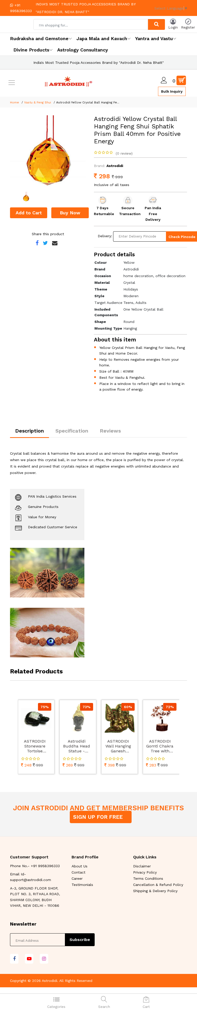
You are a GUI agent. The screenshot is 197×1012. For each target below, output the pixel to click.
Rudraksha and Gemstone (39, 38)
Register (188, 27)
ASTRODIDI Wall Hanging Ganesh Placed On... (118, 746)
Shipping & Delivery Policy (155, 891)
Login (173, 27)
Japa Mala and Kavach (101, 38)
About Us (79, 866)
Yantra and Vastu (154, 38)
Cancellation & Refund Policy (158, 885)
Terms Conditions (148, 878)
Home (14, 102)
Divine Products (31, 49)
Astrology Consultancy (82, 49)
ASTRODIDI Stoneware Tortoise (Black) (35, 746)
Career (77, 878)
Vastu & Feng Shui (37, 102)
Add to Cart (29, 212)
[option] (48, 153)
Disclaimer (142, 866)
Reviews (110, 431)
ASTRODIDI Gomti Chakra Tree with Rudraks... (159, 746)
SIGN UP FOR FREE (98, 817)
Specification (71, 431)
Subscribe (80, 939)
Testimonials (82, 885)
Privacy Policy (145, 872)
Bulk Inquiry (172, 91)
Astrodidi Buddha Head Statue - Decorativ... (76, 746)
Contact (78, 872)
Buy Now (70, 212)
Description (29, 431)
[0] (181, 80)
